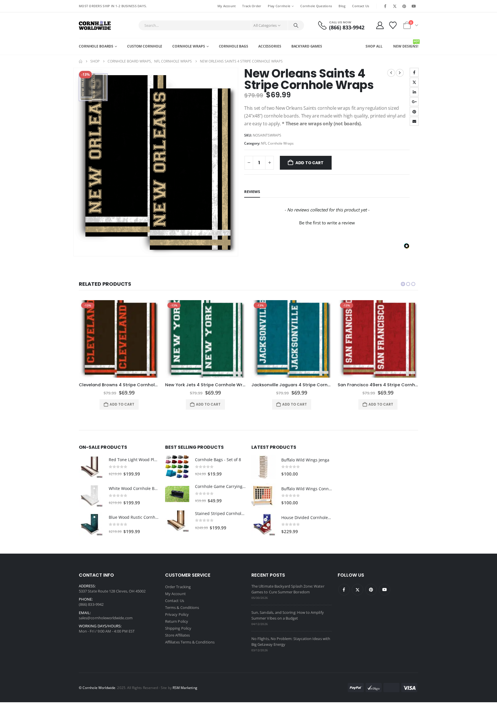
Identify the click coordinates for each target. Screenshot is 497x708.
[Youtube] (414, 6)
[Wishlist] (393, 25)
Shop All (374, 46)
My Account (226, 6)
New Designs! (405, 44)
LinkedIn (414, 91)
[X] (395, 6)
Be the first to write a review (327, 223)
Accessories (269, 46)
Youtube (384, 589)
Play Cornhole (279, 6)
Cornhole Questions (316, 6)
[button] (327, 222)
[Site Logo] (95, 25)
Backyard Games (306, 46)
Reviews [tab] (252, 191)
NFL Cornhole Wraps (277, 143)
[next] (400, 73)
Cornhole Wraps (188, 46)
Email (414, 121)
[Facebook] (385, 6)
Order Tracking (178, 586)
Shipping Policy (178, 628)
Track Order (251, 6)
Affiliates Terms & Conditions (190, 642)
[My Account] (379, 25)
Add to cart (309, 163)
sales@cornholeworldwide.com (106, 617)
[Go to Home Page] (80, 61)
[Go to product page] (91, 467)
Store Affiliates (177, 635)
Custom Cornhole (144, 46)
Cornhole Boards (96, 46)
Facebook (414, 72)
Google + (414, 101)
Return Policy (176, 621)
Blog (342, 6)
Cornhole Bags (233, 46)
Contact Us (360, 6)
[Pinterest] (404, 6)
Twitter (414, 82)
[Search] (296, 25)
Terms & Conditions (182, 607)
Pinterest (414, 111)
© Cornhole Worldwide (97, 687)
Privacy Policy (177, 614)
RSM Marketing (185, 687)
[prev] (391, 73)
